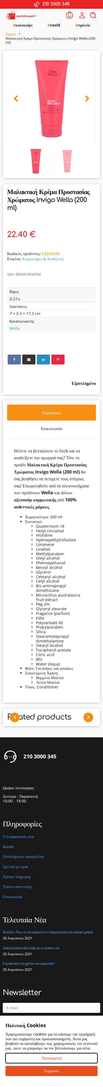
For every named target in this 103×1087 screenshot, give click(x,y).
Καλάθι (8, 847)
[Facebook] (14, 359)
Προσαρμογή (51, 1057)
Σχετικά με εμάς (15, 866)
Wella (14, 328)
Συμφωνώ (51, 1070)
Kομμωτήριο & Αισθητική (42, 258)
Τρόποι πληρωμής (17, 877)
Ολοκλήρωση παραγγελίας (23, 856)
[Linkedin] (43, 359)
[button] (15, 98)
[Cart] (69, 15)
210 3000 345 (39, 756)
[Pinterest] (58, 359)
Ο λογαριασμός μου (18, 836)
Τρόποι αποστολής (17, 886)
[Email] (28, 359)
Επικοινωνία (12, 897)
